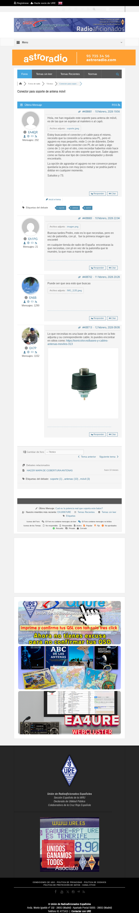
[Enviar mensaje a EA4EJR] (32, 136)
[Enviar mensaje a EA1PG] (32, 242)
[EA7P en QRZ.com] (28, 352)
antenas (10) (71, 478)
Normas (92, 74)
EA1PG (32, 239)
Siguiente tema (108, 456)
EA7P (32, 348)
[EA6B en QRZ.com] (28, 301)
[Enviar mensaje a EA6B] (32, 301)
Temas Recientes (70, 74)
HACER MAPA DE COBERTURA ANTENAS (50, 470)
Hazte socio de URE (44, 3)
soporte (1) (56, 478)
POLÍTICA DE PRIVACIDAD (69, 882)
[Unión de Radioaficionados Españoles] (69, 24)
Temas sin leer (44, 74)
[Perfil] (24, 136)
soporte (61, 208)
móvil (88, 208)
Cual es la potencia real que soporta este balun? (79, 508)
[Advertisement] (78, 565)
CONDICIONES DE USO (44, 882)
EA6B (32, 298)
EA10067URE (64, 512)
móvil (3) (85, 478)
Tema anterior (88, 456)
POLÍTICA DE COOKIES (95, 882)
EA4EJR (33, 132)
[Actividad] (36, 136)
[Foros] (20, 84)
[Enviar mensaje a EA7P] (32, 352)
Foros (24, 74)
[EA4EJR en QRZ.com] (28, 136)
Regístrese (23, 3)
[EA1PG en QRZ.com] (28, 242)
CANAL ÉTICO (89, 885)
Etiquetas (70, 516)
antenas (75, 208)
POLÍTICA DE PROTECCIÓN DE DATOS (62, 885)
